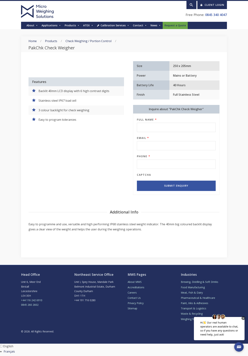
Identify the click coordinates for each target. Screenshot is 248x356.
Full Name (147, 119)
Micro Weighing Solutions (38, 11)
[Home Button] (23, 25)
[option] (126, 351)
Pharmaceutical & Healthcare (198, 298)
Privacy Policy (136, 303)
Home (33, 41)
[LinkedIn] (225, 25)
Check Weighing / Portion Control (88, 41)
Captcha (144, 174)
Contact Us (134, 298)
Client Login (214, 5)
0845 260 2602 (29, 304)
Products (51, 41)
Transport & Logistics (193, 308)
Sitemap (132, 308)
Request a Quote (175, 25)
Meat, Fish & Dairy (192, 292)
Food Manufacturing (193, 287)
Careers (132, 292)
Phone (143, 156)
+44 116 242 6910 (31, 300)
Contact (138, 25)
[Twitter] (221, 25)
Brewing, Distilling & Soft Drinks (199, 282)
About (30, 25)
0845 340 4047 (216, 15)
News (154, 25)
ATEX (86, 25)
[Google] (218, 25)
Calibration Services (113, 25)
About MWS (135, 282)
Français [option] (9, 351)
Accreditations (136, 287)
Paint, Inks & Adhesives (194, 303)
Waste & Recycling (192, 313)
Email (143, 138)
